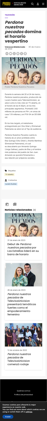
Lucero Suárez (10, 184)
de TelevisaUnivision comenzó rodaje (19, 359)
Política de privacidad (23, 394)
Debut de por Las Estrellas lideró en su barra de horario (23, 249)
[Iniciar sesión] (37, 3)
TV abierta (9, 174)
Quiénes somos (23, 391)
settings (29, 412)
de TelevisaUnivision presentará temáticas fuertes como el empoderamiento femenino (21, 304)
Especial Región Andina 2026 (20, 4)
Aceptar (8, 417)
